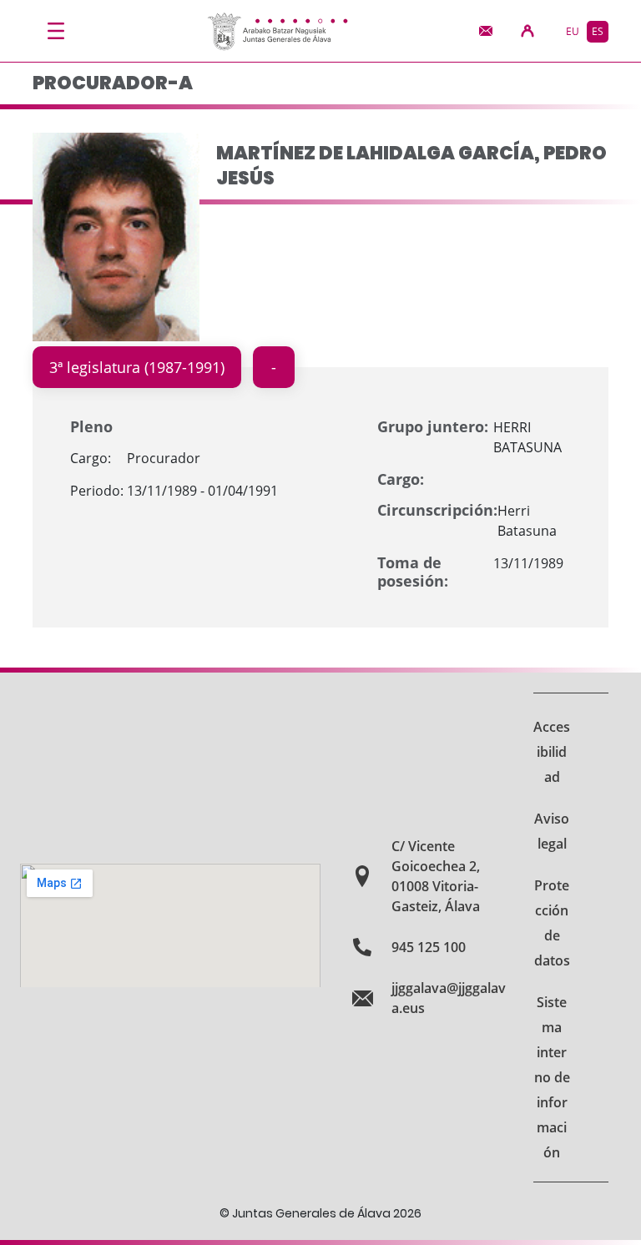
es (597, 31)
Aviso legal (551, 831)
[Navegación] (56, 30)
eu (572, 31)
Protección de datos (552, 923)
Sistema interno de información (552, 1077)
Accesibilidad (551, 752)
